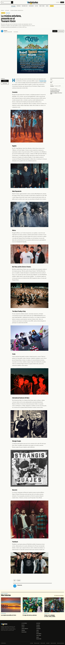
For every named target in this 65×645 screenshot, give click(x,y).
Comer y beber (42, 5)
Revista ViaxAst (24, 632)
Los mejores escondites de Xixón (55, 90)
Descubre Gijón (25, 5)
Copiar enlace (60, 31)
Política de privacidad (36, 643)
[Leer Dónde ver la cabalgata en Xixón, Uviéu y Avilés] (54, 604)
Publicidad (23, 630)
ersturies (32, 2)
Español (62, 2)
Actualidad (13, 5)
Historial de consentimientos (60, 643)
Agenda (47, 5)
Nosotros (23, 625)
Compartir (55, 31)
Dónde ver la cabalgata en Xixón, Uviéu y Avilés (56, 93)
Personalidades (38, 633)
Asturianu (58, 2)
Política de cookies (43, 643)
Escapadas (19, 5)
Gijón (51, 82)
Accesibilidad (47, 643)
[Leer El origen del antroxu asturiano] (32, 604)
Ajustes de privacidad (53, 643)
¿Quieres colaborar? (25, 628)
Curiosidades (31, 5)
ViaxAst (51, 5)
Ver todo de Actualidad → (59, 595)
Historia (37, 632)
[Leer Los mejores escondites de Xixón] (11, 604)
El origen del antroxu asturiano (54, 91)
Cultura (36, 5)
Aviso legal (31, 643)
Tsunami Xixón (42, 81)
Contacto (23, 626)
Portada (2, 10)
